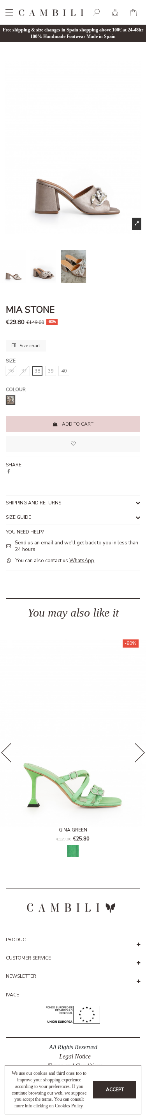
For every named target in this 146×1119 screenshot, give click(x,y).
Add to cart (77, 424)
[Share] (8, 471)
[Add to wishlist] (73, 444)
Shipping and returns (33, 503)
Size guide (18, 517)
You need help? (25, 532)
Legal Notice (75, 1056)
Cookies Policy (69, 1106)
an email (43, 542)
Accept (115, 1089)
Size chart (29, 346)
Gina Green (73, 830)
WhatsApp (81, 560)
